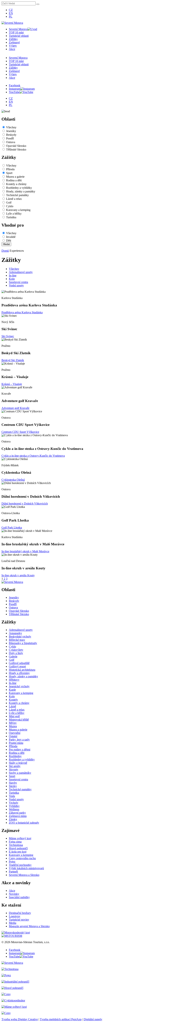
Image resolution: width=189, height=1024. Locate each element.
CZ (11, 9)
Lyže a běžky (14, 213)
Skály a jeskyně (18, 762)
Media (12, 922)
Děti (8, 240)
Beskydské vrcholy (20, 636)
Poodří (10, 138)
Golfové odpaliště (19, 663)
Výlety (13, 45)
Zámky (13, 819)
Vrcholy (13, 802)
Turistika (11, 217)
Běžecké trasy (17, 639)
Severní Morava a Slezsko (24, 874)
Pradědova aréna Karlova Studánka (22, 312)
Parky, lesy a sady (19, 739)
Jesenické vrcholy (19, 686)
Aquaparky (15, 633)
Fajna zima (15, 841)
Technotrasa (16, 845)
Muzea (13, 726)
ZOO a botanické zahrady (24, 822)
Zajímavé (14, 42)
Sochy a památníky (20, 772)
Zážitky (13, 39)
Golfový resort (17, 666)
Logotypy (14, 916)
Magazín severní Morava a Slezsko (29, 926)
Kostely (13, 699)
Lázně (12, 706)
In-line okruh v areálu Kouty (18, 575)
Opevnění (14, 732)
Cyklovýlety (16, 649)
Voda (12, 796)
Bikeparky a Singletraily (23, 643)
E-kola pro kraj (17, 851)
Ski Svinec (7, 336)
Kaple (12, 689)
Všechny (11, 127)
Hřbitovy (14, 679)
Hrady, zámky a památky (20, 191)
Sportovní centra (18, 282)
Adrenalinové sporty (21, 272)
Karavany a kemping (18, 209)
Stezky (13, 786)
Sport (9, 173)
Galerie (13, 656)
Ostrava (10, 142)
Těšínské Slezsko (16, 149)
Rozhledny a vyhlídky (19, 187)
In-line (12, 275)
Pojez (12, 861)
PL (10, 16)
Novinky (14, 893)
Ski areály (14, 766)
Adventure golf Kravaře (15, 408)
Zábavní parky (17, 812)
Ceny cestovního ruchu (22, 858)
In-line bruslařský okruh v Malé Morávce (25, 551)
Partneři (13, 871)
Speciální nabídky (19, 897)
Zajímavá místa (18, 816)
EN (11, 13)
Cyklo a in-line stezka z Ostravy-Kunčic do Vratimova (33, 455)
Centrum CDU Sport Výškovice (20, 431)
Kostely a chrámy (16, 184)
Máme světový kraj (20, 838)
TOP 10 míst (16, 32)
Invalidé (11, 236)
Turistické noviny (19, 919)
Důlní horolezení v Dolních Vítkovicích (24, 503)
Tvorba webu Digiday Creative (19, 1019)
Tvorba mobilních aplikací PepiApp (61, 1019)
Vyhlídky (14, 806)
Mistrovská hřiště (19, 719)
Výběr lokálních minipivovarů (26, 868)
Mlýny (13, 722)
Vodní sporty (16, 285)
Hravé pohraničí (18, 848)
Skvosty (13, 769)
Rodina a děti (14, 180)
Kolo (12, 278)
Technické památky (17, 195)
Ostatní (13, 736)
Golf (8, 202)
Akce (12, 49)
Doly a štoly (16, 653)
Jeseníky (11, 131)
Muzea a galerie (15, 176)
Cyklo (9, 206)
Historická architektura (22, 669)
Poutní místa (16, 742)
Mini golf (14, 716)
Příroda (10, 169)
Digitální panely (93, 1019)
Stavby (13, 782)
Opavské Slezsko (16, 145)
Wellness (14, 809)
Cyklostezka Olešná (13, 479)
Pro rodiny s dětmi (19, 749)
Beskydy (11, 134)
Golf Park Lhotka (11, 527)
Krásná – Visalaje (11, 384)
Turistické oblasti (19, 35)
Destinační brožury (20, 912)
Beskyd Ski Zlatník (12, 360)
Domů (5, 250)
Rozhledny (15, 756)
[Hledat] (37, 4)
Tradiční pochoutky (20, 864)
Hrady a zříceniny (19, 673)
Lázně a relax (14, 198)
